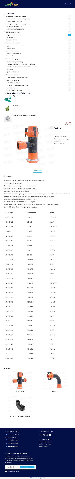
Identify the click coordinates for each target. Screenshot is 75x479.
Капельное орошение (12, 43)
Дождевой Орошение (12, 32)
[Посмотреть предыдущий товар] (66, 123)
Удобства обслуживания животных (17, 85)
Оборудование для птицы (14, 90)
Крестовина (20, 391)
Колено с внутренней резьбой (20, 416)
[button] (51, 127)
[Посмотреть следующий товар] (70, 123)
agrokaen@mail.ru (13, 446)
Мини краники (11, 48)
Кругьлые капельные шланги (15, 46)
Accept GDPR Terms (13, 471)
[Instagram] (47, 435)
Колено (54, 391)
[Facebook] (44, 435)
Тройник (61, 143)
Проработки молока (13, 88)
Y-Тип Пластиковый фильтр (15, 62)
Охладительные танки (13, 82)
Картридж (10, 69)
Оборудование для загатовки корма (18, 77)
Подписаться (27, 467)
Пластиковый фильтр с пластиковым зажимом (21, 64)
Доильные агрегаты (13, 80)
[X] (41, 435)
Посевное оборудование (14, 21)
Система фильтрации (12, 59)
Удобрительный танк (13, 72)
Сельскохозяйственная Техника (16, 16)
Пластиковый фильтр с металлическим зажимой (21, 67)
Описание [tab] (37, 170)
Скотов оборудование (13, 75)
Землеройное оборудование (15, 29)
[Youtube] (50, 435)
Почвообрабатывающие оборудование (18, 19)
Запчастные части (12, 40)
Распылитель (11, 37)
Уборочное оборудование (14, 26)
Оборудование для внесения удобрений (18, 24)
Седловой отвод (12, 56)
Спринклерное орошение (15, 35)
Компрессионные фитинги (14, 53)
